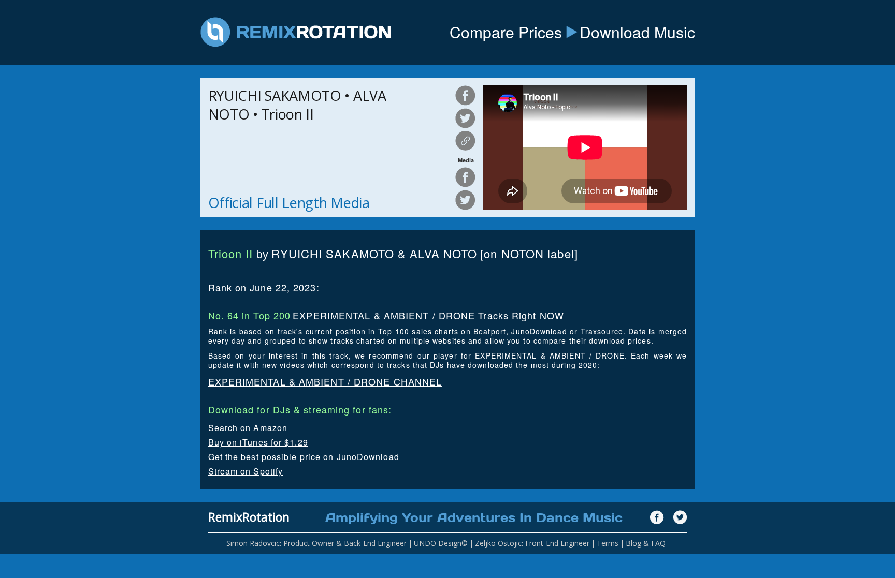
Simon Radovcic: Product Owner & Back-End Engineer (316, 543)
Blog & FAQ (646, 543)
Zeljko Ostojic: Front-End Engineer (532, 543)
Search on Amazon (248, 428)
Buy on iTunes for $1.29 (258, 442)
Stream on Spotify (245, 471)
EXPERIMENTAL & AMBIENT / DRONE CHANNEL (325, 381)
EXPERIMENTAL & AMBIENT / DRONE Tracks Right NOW (428, 315)
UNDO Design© (441, 543)
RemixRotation (249, 517)
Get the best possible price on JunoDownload (303, 457)
